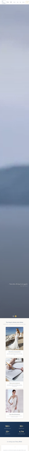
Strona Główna (8, 2)
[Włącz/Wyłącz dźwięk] (16, 316)
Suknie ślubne (11, 2)
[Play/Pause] (13, 316)
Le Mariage (3, 2)
